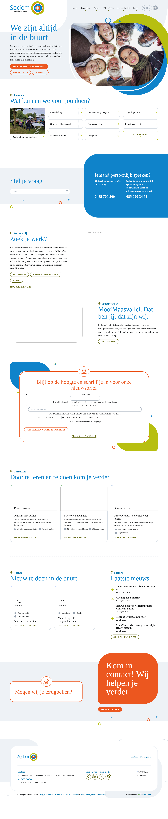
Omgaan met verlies (25, 621)
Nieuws (118, 572)
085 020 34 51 (136, 196)
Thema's (19, 95)
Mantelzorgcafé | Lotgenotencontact (68, 619)
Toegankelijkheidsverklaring (93, 794)
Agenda (18, 572)
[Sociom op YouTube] (101, 777)
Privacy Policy (46, 794)
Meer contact (110, 709)
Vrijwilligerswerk (46, 274)
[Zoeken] (67, 191)
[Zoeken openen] (149, 8)
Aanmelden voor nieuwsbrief (46, 429)
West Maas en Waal (71, 417)
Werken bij (20, 233)
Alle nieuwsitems (124, 637)
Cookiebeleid (61, 794)
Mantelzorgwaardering (29, 66)
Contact (40, 72)
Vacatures (19, 274)
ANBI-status (141, 775)
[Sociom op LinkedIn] (95, 777)
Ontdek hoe (108, 341)
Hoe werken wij (20, 286)
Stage (16, 280)
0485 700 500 (105, 196)
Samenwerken (110, 303)
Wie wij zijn (20, 72)
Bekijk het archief (84, 436)
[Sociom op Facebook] (88, 777)
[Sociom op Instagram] (108, 777)
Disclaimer (74, 794)
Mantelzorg (95, 417)
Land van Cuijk (45, 417)
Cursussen (20, 471)
